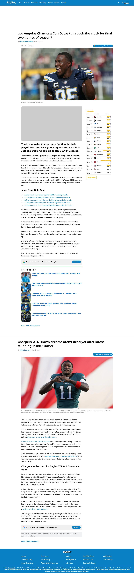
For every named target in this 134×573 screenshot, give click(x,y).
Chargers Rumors (33, 541)
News (20, 3)
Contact (68, 556)
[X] (122, 2)
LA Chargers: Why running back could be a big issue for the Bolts (47, 203)
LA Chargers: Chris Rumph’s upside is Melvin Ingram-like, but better (48, 205)
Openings (44, 556)
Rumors (26, 3)
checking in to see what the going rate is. (42, 437)
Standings (43, 3)
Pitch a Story (45, 560)
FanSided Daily (26, 560)
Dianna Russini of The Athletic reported (35, 442)
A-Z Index (69, 563)
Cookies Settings (89, 563)
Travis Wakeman (26, 41)
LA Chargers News (33, 326)
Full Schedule (92, 177)
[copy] (32, 46)
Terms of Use (88, 560)
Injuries (56, 3)
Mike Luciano (25, 350)
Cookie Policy (108, 560)
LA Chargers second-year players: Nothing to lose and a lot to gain (48, 200)
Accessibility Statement (49, 563)
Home (23, 326)
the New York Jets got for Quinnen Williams (61, 456)
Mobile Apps (107, 556)
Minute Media (11, 568)
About (23, 556)
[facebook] (118, 2)
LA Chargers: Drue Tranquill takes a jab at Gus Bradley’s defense (47, 197)
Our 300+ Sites (88, 556)
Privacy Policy (71, 560)
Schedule (34, 3)
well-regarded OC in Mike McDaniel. (36, 509)
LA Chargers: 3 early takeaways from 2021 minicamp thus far (46, 195)
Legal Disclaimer (27, 563)
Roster (50, 3)
